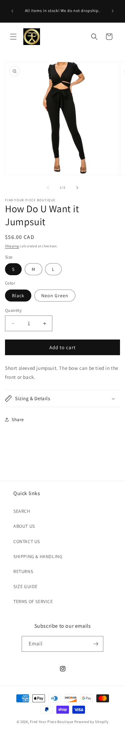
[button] (13, 36)
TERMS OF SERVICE (33, 601)
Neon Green (54, 296)
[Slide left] (48, 187)
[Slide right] (77, 187)
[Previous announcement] (12, 11)
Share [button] (18, 419)
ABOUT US (24, 526)
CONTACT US (26, 541)
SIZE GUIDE (25, 586)
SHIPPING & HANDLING (37, 556)
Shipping (12, 246)
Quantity (13, 310)
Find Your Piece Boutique (51, 721)
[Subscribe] (95, 644)
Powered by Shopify (91, 721)
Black (18, 296)
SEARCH (21, 511)
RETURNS (23, 571)
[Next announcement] (112, 11)
